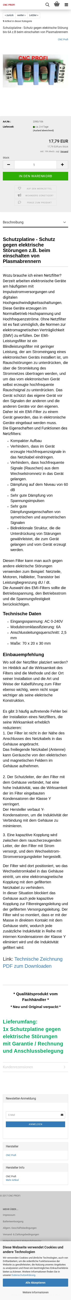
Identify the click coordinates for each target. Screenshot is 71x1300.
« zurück (9, 15)
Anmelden (35, 1124)
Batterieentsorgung (13, 1221)
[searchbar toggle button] (47, 5)
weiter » (21, 15)
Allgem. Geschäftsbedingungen (20, 1227)
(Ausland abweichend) (43, 130)
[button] (8, 164)
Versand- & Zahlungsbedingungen (21, 1234)
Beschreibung (13, 222)
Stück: (6, 157)
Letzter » (33, 15)
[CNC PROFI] (7, 5)
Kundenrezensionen (18, 1067)
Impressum (9, 1214)
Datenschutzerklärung (23, 1275)
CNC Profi (63, 39)
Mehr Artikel (12, 1180)
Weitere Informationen (36, 1292)
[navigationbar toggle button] (66, 5)
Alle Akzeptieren (35, 1282)
